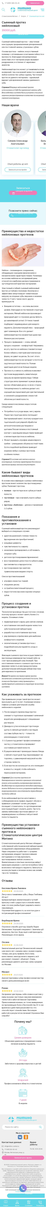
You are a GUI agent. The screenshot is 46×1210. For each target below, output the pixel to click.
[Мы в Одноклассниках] (26, 1137)
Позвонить (40, 1205)
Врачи (17, 1205)
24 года (23, 1060)
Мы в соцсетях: (23, 1133)
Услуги (23, 16)
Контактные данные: (12, 1142)
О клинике (28, 1205)
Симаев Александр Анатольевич (18, 142)
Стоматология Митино (10, 16)
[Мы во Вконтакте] (20, 1137)
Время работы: (34, 1143)
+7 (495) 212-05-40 (10, 1149)
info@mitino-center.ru (11, 1146)
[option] (18, 144)
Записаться (34, 3)
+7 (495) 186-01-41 (12, 3)
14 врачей (23, 1080)
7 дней (23, 1100)
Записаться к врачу (23, 1158)
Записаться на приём (18, 170)
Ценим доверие (22, 1037)
